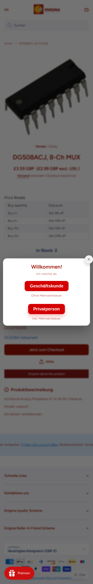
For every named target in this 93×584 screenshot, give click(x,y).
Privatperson (46, 309)
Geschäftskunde (46, 286)
